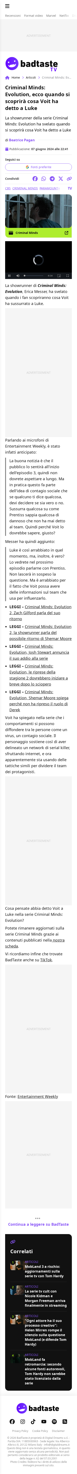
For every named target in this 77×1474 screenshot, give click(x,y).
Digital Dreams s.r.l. (56, 1438)
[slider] (33, 275)
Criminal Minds (25, 188)
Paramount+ (50, 188)
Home (16, 77)
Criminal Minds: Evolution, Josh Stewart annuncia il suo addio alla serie (39, 652)
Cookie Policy (40, 1431)
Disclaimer (58, 1431)
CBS (8, 188)
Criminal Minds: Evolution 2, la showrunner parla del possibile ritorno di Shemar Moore (40, 632)
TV (70, 188)
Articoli (31, 77)
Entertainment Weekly (38, 1096)
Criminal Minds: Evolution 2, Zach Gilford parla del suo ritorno (40, 612)
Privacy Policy (20, 1431)
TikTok (46, 959)
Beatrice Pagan (22, 140)
